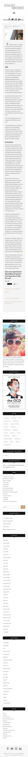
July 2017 (5, 594)
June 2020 (5, 551)
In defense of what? (8, 518)
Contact (5, 737)
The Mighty (5, 497)
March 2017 (6, 606)
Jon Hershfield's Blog (8, 488)
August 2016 (6, 626)
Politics (18, 432)
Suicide (17, 441)
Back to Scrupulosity (8, 521)
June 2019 (5, 554)
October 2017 (6, 586)
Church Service (7, 421)
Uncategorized (7, 444)
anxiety (7, 291)
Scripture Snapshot (8, 438)
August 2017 (6, 591)
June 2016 (5, 632)
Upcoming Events (7, 732)
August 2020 (6, 546)
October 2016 (6, 620)
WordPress (20, 755)
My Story (6, 432)
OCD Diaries (6, 486)
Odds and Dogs (6, 523)
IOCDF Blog (5, 484)
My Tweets (5, 455)
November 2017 (7, 583)
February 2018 (6, 574)
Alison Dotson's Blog (7, 490)
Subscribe (5, 728)
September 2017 (7, 589)
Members (5, 720)
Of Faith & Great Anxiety (12, 753)
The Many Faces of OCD (8, 730)
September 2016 (7, 623)
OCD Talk (5, 493)
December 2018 (7, 557)
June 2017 (5, 597)
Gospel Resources (7, 736)
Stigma (11, 441)
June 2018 (5, 563)
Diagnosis (6, 424)
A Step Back (6, 418)
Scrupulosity (17, 438)
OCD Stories (6, 482)
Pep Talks (12, 432)
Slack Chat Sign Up (7, 726)
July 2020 (5, 548)
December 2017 (7, 580)
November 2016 (7, 617)
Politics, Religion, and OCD (9, 529)
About (4, 713)
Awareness (14, 418)
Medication (15, 429)
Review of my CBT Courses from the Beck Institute (13, 302)
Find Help (5, 734)
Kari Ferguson (9, 26)
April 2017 (5, 603)
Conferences (15, 421)
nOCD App (5, 499)
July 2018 (5, 560)
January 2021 (6, 543)
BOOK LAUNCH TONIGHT (12, 298)
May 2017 (5, 600)
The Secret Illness (7, 495)
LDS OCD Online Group (8, 476)
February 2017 (6, 609)
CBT (13, 288)
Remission (14, 435)
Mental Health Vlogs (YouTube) (10, 492)
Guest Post (13, 427)
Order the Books (7, 722)
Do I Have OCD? (6, 717)
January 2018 (6, 577)
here (6, 465)
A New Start (6, 526)
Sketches (6, 441)
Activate (5, 715)
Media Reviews (7, 429)
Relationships (7, 435)
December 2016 (7, 614)
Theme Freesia (8, 755)
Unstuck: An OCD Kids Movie (10, 501)
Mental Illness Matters (8, 478)
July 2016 (5, 629)
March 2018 (6, 571)
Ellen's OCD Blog (7, 480)
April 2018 (5, 569)
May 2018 (5, 566)
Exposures (17, 288)
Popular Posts (6, 724)
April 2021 (5, 540)
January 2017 (6, 612)
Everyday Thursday (15, 424)
